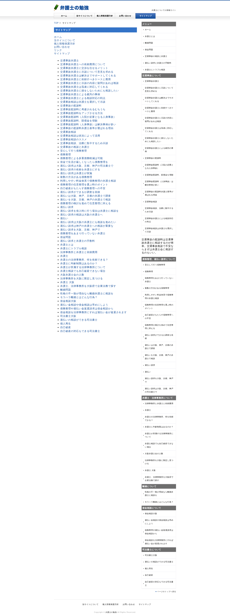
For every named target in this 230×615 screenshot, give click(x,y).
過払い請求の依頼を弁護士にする (80, 169)
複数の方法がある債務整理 (76, 177)
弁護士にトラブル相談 (73, 248)
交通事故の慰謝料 (71, 105)
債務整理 (65, 154)
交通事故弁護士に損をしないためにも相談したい (89, 90)
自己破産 (65, 327)
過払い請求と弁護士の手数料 (77, 241)
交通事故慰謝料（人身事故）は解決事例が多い (88, 124)
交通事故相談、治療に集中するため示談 (84, 143)
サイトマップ (146, 16)
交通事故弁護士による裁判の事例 (80, 94)
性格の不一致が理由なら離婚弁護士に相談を (86, 293)
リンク (58, 50)
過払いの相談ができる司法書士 (78, 319)
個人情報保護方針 (105, 16)
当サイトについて (84, 16)
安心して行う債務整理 (73, 150)
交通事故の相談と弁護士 (74, 147)
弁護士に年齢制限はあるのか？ (78, 263)
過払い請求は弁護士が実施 (76, 173)
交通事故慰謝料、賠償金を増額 (78, 120)
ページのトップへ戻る (166, 591)
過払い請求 (67, 207)
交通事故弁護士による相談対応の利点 (82, 98)
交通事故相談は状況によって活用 (80, 135)
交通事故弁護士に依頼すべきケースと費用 (85, 79)
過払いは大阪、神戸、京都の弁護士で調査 (85, 195)
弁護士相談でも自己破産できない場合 (82, 271)
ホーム (64, 16)
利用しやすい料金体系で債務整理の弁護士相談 (88, 180)
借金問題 (65, 237)
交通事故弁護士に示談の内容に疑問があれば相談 (89, 83)
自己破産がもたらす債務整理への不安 (82, 188)
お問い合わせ (125, 16)
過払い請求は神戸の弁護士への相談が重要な (86, 226)
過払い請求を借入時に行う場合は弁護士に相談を (89, 210)
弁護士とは (67, 244)
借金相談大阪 (68, 301)
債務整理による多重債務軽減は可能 (81, 158)
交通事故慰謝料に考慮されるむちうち (82, 109)
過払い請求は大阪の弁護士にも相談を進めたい (88, 222)
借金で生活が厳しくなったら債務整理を (84, 162)
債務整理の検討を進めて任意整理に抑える (85, 203)
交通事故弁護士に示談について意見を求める (86, 71)
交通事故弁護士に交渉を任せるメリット (84, 68)
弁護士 (64, 256)
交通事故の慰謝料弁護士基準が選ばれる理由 (86, 128)
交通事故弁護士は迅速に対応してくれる (84, 86)
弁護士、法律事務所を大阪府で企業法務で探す (88, 286)
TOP (56, 23)
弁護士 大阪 (67, 282)
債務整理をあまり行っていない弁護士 (82, 233)
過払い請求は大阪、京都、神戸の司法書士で (86, 165)
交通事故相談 (68, 132)
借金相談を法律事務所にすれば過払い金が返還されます (93, 312)
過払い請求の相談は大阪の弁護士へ (81, 214)
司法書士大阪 (68, 316)
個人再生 (65, 323)
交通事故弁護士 (69, 60)
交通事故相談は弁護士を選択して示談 (82, 102)
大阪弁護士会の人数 (72, 274)
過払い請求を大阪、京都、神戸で (80, 229)
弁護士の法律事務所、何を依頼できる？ (84, 259)
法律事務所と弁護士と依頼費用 (78, 252)
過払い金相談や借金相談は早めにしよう (84, 304)
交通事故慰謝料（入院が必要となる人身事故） (88, 117)
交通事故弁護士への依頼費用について (82, 64)
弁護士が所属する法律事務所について (82, 267)
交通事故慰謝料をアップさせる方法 (81, 113)
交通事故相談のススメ (73, 139)
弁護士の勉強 (111, 612)
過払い (64, 218)
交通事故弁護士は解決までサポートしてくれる (88, 75)
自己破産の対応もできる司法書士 (80, 331)
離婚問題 (65, 289)
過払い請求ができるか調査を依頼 (80, 192)
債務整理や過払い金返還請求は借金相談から (86, 308)
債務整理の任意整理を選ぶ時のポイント (84, 184)
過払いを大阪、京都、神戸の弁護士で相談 (85, 199)
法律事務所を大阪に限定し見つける (81, 278)
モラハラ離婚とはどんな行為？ (78, 297)
